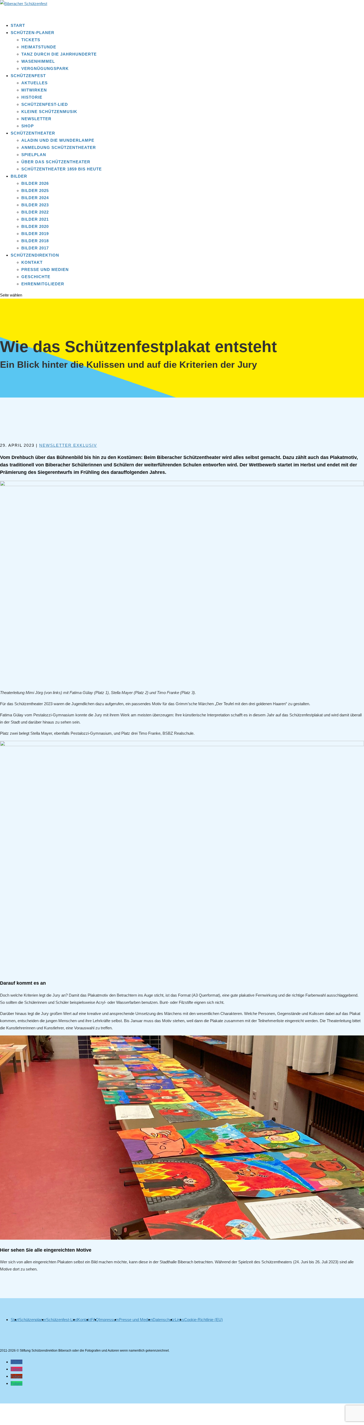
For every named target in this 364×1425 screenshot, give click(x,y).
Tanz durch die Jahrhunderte (59, 54)
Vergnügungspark (45, 68)
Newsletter (36, 118)
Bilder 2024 (35, 197)
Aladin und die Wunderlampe (57, 140)
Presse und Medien (45, 269)
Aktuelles (34, 83)
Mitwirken (34, 90)
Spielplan (33, 154)
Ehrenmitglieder (42, 284)
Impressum (109, 1319)
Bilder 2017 (35, 248)
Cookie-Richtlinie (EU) (203, 1319)
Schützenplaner (32, 1319)
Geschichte (35, 276)
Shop (27, 126)
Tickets (30, 39)
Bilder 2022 (35, 212)
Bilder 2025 (35, 190)
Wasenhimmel (38, 61)
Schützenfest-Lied (44, 104)
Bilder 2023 (35, 205)
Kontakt (32, 262)
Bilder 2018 (35, 241)
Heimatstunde (38, 47)
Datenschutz (164, 1319)
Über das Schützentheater (55, 162)
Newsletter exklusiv (68, 445)
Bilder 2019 (35, 233)
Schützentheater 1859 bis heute (61, 169)
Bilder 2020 (35, 226)
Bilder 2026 (35, 183)
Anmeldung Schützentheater (58, 147)
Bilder (19, 176)
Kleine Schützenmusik (49, 111)
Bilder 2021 (35, 219)
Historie (31, 97)
